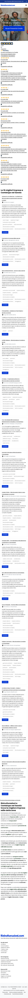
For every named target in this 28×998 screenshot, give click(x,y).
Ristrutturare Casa (5, 971)
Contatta (5, 232)
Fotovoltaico (4, 951)
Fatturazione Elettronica (7, 963)
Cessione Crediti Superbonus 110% (9, 960)
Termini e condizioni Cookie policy (16, 992)
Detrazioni (3, 972)
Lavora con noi (4, 977)
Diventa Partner (5, 958)
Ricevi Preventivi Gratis (14, 28)
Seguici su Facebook (6, 976)
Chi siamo (3, 944)
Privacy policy (5, 992)
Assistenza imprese (6, 962)
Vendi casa (3, 952)
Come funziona (4, 946)
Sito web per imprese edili (7, 965)
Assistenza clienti (5, 947)
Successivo (11, 56)
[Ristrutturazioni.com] (8, 5)
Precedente (4, 56)
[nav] (26, 5)
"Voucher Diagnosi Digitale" (17, 993)
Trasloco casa (4, 949)
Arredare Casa (4, 974)
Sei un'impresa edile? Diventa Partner (13, 1)
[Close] (26, 1)
